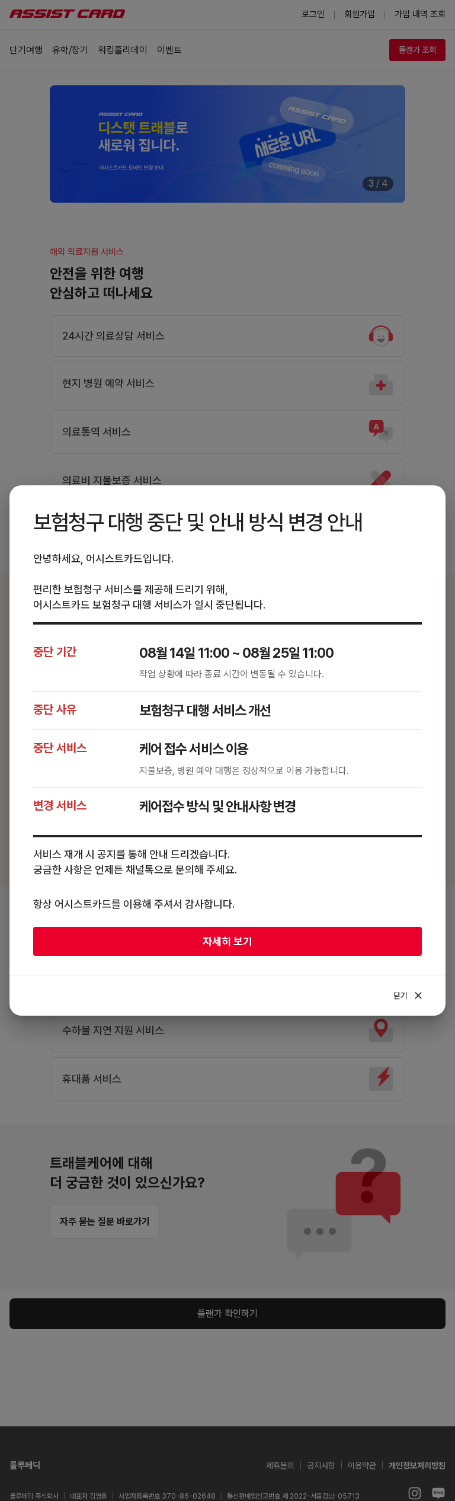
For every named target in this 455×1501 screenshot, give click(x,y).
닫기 (408, 995)
